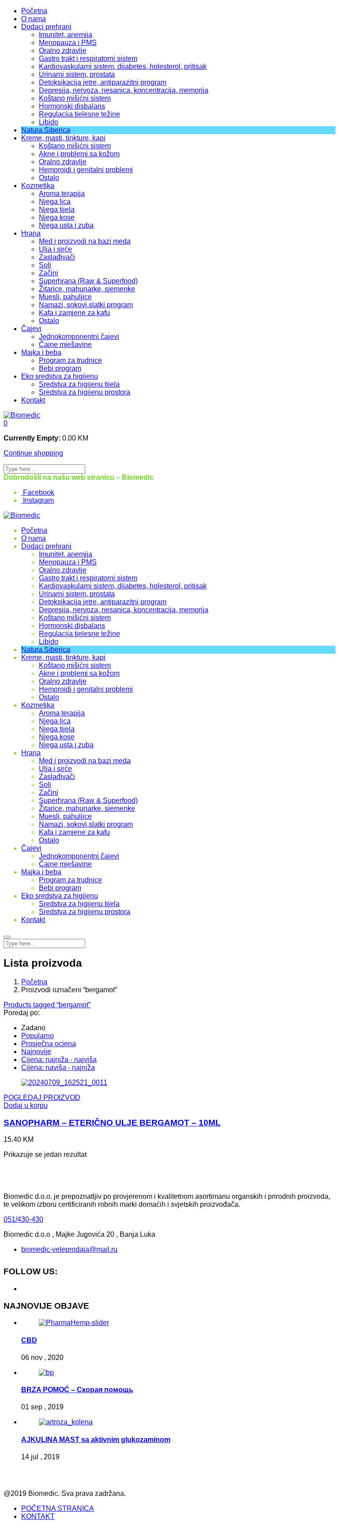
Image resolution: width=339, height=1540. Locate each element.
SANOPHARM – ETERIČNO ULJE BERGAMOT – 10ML (112, 1122)
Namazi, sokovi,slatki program (86, 305)
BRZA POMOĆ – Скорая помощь (77, 1389)
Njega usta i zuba (66, 225)
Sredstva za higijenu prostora (84, 392)
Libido (48, 122)
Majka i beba (41, 352)
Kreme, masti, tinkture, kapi (63, 138)
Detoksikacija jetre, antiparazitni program (102, 82)
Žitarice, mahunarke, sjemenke (87, 289)
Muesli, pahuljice (65, 297)
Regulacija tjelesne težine (79, 114)
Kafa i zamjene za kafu (74, 312)
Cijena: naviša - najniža (58, 1067)
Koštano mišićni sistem (75, 98)
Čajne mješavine (65, 344)
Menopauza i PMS (68, 42)
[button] (6, 423)
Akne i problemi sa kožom (79, 154)
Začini (48, 273)
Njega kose (57, 217)
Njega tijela (57, 209)
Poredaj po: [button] (22, 1013)
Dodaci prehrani (46, 26)
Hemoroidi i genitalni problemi (86, 169)
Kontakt (33, 400)
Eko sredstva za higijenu (59, 376)
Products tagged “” (47, 1005)
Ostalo (49, 177)
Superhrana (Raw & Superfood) (88, 281)
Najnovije (36, 1051)
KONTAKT (38, 1516)
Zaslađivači (57, 257)
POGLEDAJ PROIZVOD (42, 1097)
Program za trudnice (70, 360)
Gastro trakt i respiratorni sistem (88, 58)
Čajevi (31, 328)
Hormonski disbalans (72, 106)
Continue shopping (33, 453)
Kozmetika (37, 185)
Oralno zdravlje (63, 50)
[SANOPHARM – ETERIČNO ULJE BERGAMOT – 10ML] (64, 1082)
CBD (29, 1340)
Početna (34, 11)
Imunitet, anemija (65, 34)
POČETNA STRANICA (57, 1508)
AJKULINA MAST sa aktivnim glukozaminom (95, 1439)
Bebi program (60, 368)
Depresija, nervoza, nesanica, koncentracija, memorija (123, 90)
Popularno (37, 1035)
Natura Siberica (45, 130)
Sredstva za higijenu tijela (79, 384)
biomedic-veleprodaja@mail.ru (69, 1249)
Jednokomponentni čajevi (79, 336)
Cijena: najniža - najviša (59, 1059)
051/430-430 (23, 1219)
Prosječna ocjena (48, 1043)
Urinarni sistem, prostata (77, 74)
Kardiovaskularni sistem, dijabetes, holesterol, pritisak (123, 66)
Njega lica (55, 201)
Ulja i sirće (55, 249)
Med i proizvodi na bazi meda (85, 241)
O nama (33, 19)
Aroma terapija (62, 193)
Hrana (31, 233)
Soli (45, 265)
